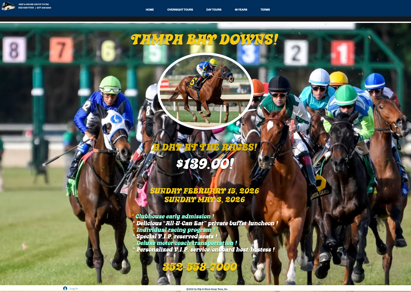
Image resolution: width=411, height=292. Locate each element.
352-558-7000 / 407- (29, 7)
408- (44, 7)
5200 (48, 7)
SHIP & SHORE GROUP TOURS (33, 4)
